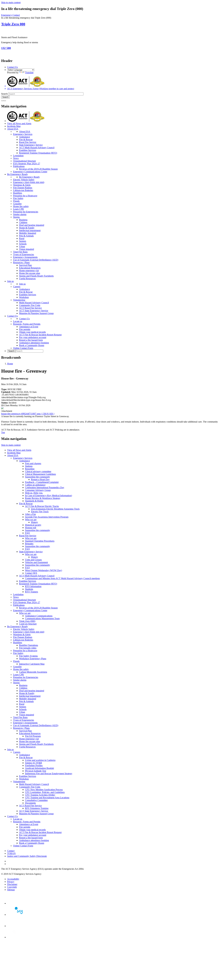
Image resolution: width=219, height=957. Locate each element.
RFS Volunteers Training (36, 808)
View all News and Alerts (19, 123)
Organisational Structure (24, 161)
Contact (10, 850)
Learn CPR (18, 209)
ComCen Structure (28, 624)
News (16, 158)
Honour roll (30, 527)
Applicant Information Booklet (39, 768)
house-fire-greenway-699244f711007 (27, 413)
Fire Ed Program (33, 736)
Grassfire (17, 203)
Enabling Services (27, 150)
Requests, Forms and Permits (26, 324)
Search (4, 94)
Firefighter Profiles (34, 765)
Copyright (12, 887)
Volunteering (19, 300)
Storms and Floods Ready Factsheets (36, 276)
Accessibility (13, 879)
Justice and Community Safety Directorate (27, 856)
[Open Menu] (5, 100)
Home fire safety (21, 206)
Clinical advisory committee (38, 471)
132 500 (6, 48)
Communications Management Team (42, 618)
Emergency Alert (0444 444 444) (28, 182)
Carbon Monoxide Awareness (33, 672)
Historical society (33, 525)
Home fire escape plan (29, 273)
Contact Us (12, 67)
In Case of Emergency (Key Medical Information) (48, 495)
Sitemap (11, 889)
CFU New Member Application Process (44, 789)
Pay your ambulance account (32, 337)
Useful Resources (27, 278)
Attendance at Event (28, 326)
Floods (16, 201)
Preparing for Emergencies (25, 211)
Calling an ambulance (35, 485)
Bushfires (17, 193)
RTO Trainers (31, 591)
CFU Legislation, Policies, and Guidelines (45, 792)
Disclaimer (12, 884)
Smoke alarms (19, 214)
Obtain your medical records (32, 332)
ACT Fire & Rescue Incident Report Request (40, 334)
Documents (30, 803)
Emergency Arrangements (25, 257)
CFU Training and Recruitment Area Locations (47, 797)
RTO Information (33, 586)
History (34, 522)
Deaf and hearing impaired (31, 225)
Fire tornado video (27, 648)
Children (23, 222)
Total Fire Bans (20, 252)
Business (23, 219)
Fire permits (24, 329)
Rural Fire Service (27, 142)
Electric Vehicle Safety (23, 179)
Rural (21, 238)
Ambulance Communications (38, 616)
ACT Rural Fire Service (30, 308)
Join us (10, 281)
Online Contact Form (23, 348)
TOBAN (11, 853)
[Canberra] (17, 903)
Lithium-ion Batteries (23, 190)
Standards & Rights (34, 501)
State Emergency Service (31, 145)
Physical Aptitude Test (35, 771)
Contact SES (31, 573)
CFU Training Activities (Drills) (40, 795)
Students (29, 589)
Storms (16, 217)
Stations (28, 466)
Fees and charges (33, 463)
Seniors (22, 241)
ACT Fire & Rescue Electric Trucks (42, 506)
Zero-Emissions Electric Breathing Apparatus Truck (55, 509)
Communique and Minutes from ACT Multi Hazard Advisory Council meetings (62, 578)
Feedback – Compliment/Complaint (42, 482)
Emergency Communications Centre (30, 171)
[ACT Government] (17, 937)
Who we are (30, 519)
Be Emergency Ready (17, 174)
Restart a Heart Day (40, 479)
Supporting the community (37, 477)
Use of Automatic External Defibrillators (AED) (35, 260)
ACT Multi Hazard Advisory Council (36, 147)
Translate (29, 72)
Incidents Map (14, 126)
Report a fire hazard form (31, 340)
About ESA (12, 129)
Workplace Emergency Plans (32, 658)
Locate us (17, 321)
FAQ (27, 533)
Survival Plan (25, 265)
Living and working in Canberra (40, 760)
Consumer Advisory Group (38, 490)
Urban (22, 246)
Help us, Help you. (34, 493)
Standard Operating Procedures (39, 541)
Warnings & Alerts (22, 185)
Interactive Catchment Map (32, 664)
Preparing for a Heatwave (25, 195)
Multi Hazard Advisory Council (34, 302)
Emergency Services (22, 134)
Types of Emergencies (23, 254)
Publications (19, 166)
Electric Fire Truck (40, 511)
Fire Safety (18, 198)
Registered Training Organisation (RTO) (38, 153)
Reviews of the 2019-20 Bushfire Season (38, 169)
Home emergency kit (29, 270)
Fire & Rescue (26, 139)
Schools (23, 244)
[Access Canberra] (17, 926)
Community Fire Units (29, 305)
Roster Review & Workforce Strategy (42, 498)
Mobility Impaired (27, 233)
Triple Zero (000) (27, 621)
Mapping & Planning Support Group (36, 313)
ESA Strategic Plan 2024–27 (26, 163)
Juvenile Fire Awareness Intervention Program (46, 517)
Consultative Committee (36, 800)
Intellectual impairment (30, 230)
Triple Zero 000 (13, 24)
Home (10, 363)
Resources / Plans (21, 262)
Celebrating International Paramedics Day (44, 487)
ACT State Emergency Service (33, 310)
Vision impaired (26, 249)
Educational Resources (30, 268)
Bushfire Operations (28, 645)
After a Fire (30, 514)
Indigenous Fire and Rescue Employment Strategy (48, 773)
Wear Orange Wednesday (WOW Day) (43, 570)
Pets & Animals (26, 235)
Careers (16, 286)
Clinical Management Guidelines (40, 474)
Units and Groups (33, 559)
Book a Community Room (31, 345)
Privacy (10, 881)
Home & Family (26, 227)
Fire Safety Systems (28, 656)
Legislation (18, 155)
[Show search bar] (2, 100)
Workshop (24, 297)
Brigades (29, 543)
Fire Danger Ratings (22, 187)
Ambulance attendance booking (34, 342)
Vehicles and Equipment (36, 562)
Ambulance (24, 137)
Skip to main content (11, 2)
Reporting (29, 469)
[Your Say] (17, 914)
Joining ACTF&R (33, 763)
